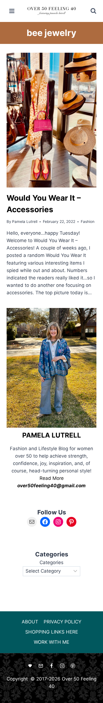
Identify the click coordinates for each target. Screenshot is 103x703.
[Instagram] (62, 666)
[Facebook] (51, 666)
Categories (51, 562)
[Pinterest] (73, 666)
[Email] (40, 666)
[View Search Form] (89, 11)
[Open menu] (12, 10)
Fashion (87, 221)
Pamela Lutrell (24, 221)
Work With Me (51, 642)
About (30, 621)
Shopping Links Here (51, 632)
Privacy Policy (62, 621)
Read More (52, 478)
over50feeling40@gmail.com (51, 485)
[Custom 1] (30, 666)
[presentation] (51, 120)
